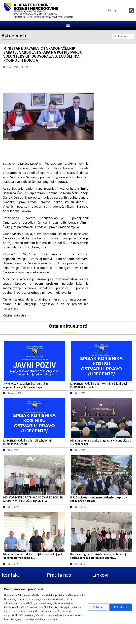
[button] (68, 25)
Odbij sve (98, 607)
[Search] (131, 10)
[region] (68, 604)
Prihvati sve (120, 607)
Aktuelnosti (14, 35)
